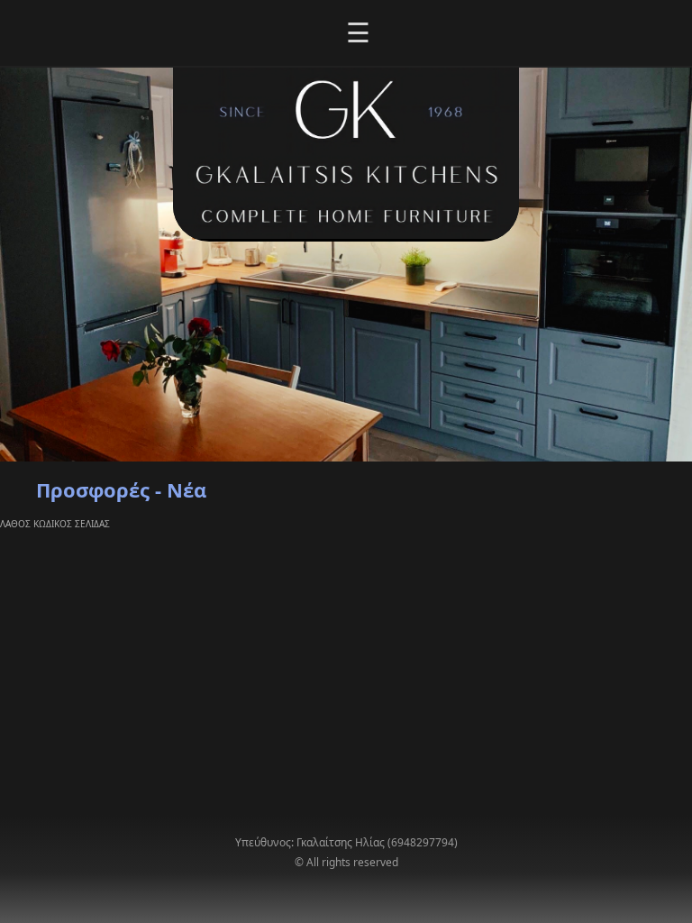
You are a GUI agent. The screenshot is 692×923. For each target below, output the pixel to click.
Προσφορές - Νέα (121, 489)
